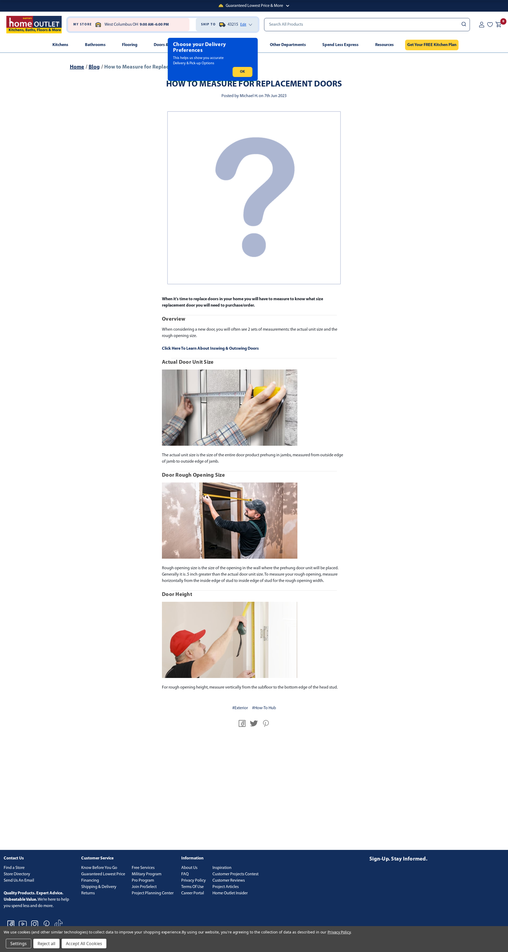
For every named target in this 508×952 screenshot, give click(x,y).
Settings (18, 943)
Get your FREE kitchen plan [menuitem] (431, 45)
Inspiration (222, 868)
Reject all (46, 943)
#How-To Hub (264, 708)
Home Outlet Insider (230, 893)
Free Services (143, 868)
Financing (90, 880)
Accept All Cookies (84, 943)
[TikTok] (58, 924)
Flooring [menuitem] (129, 45)
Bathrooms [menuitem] (95, 45)
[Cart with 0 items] (498, 24)
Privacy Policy (193, 880)
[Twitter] (254, 723)
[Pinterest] (266, 723)
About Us (189, 868)
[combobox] (367, 24)
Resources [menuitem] (384, 45)
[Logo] (34, 24)
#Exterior (240, 708)
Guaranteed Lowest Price (103, 874)
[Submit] (463, 24)
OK (242, 72)
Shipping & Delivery (98, 887)
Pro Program (143, 880)
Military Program (146, 874)
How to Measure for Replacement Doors (254, 84)
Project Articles (225, 887)
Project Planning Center (153, 893)
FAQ (185, 874)
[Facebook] (242, 723)
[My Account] (481, 24)
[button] (254, 6)
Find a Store (14, 868)
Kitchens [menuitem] (60, 45)
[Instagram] (34, 924)
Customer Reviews (228, 880)
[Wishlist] (490, 24)
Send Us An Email (19, 880)
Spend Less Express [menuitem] (340, 45)
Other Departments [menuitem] (288, 45)
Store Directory (17, 874)
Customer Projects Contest (235, 874)
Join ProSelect (144, 887)
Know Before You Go (99, 868)
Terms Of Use (192, 887)
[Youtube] (23, 924)
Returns (88, 893)
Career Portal (192, 893)
